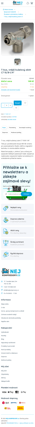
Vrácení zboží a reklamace (9, 353)
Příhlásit (26, 194)
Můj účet (4, 371)
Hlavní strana (9, 9)
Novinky (3, 335)
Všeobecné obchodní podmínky (11, 318)
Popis (4, 127)
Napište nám (5, 321)
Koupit (17, 103)
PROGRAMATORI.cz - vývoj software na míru (19, 423)
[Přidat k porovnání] (16, 107)
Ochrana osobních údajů (8, 314)
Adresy (3, 378)
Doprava (5, 132)
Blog (2, 339)
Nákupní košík (5, 381)
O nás (3, 307)
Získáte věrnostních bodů (10, 90)
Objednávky (5, 374)
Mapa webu (5, 304)
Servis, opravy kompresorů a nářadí (12, 311)
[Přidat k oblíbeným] (25, 103)
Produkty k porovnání (8, 346)
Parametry (12, 127)
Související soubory (25, 127)
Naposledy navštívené (8, 342)
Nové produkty (6, 349)
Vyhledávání (5, 332)
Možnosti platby (16, 132)
